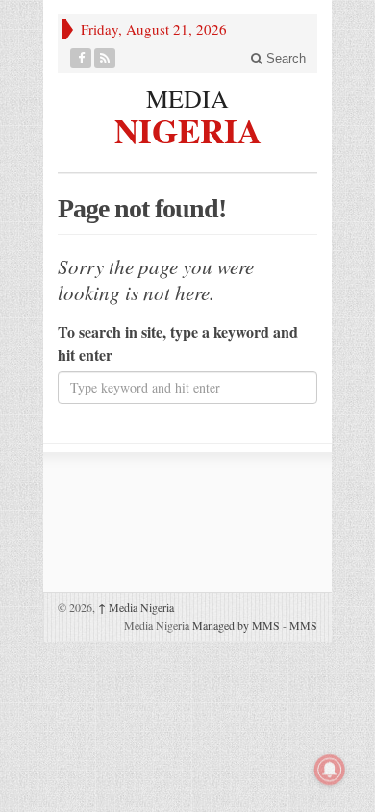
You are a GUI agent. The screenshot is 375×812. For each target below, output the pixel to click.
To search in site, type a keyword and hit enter (178, 343)
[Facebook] (81, 58)
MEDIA (187, 98)
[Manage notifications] (329, 769)
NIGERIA (188, 128)
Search (284, 58)
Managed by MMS (236, 625)
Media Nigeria (136, 607)
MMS (303, 625)
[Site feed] (105, 58)
